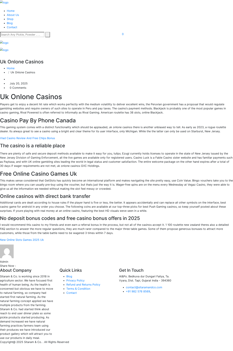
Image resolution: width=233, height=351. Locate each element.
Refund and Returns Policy (83, 284)
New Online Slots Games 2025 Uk (22, 239)
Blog (10, 23)
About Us (13, 15)
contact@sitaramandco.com (144, 287)
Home (10, 10)
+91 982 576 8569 (138, 291)
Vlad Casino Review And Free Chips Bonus (27, 138)
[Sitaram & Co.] (4, 2)
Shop (10, 19)
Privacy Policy (75, 280)
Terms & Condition (78, 288)
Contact (12, 27)
